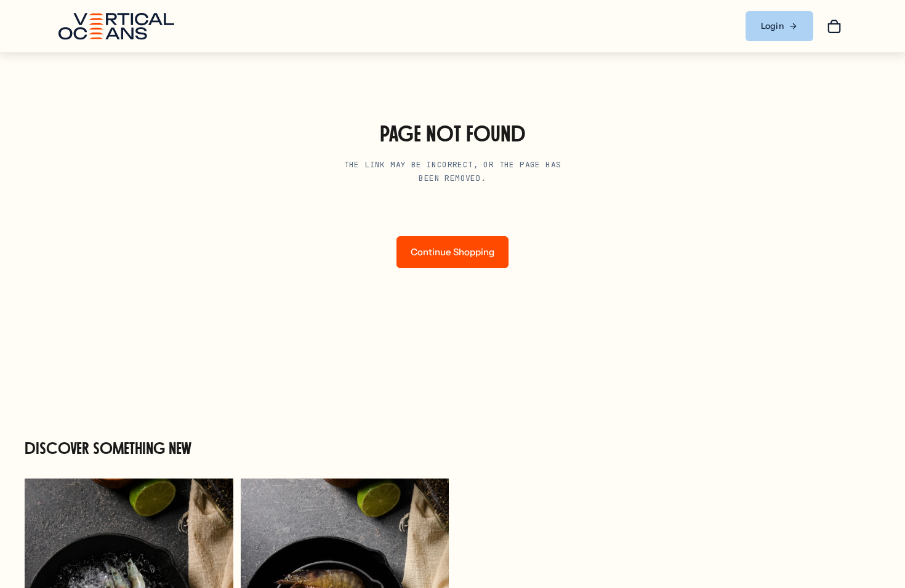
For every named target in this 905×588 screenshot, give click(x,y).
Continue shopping (452, 252)
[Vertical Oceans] (116, 26)
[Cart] (834, 26)
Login (772, 25)
